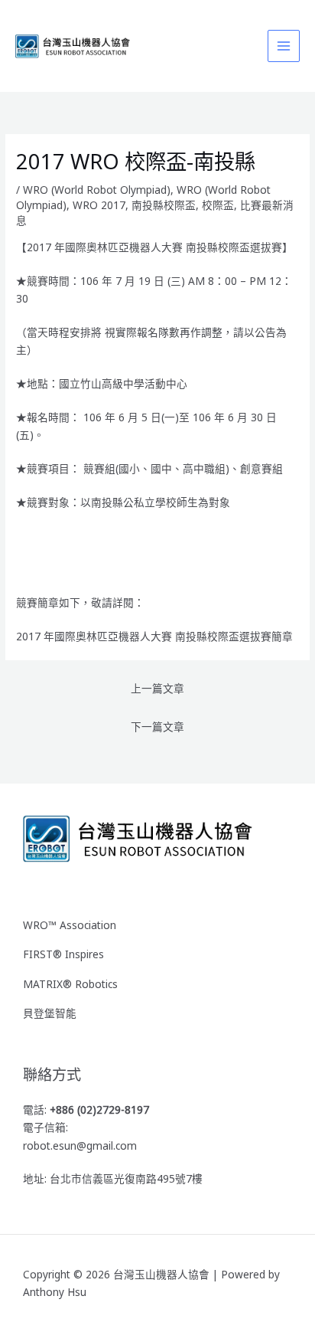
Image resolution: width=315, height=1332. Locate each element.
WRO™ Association (69, 925)
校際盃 (218, 205)
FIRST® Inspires (63, 954)
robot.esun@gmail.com (80, 1145)
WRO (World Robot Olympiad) (96, 189)
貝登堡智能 (49, 1013)
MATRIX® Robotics (70, 984)
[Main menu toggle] (284, 46)
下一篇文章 (157, 726)
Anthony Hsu (54, 1292)
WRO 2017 (99, 205)
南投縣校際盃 (164, 205)
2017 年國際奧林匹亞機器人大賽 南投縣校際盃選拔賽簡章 (154, 636)
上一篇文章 (157, 688)
